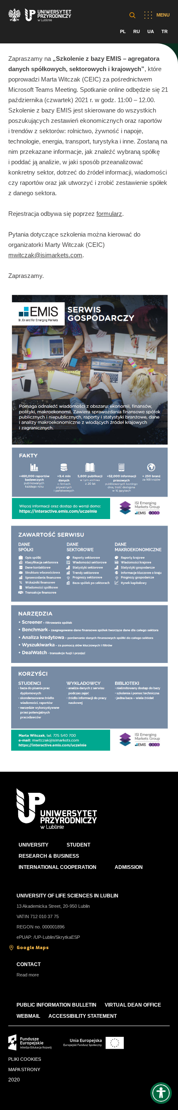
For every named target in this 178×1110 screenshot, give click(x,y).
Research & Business (49, 856)
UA (150, 31)
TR (164, 31)
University (33, 845)
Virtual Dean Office (133, 1005)
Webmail (28, 1016)
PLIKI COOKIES (24, 1059)
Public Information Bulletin (56, 1005)
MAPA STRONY (24, 1069)
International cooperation (57, 867)
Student (78, 845)
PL (123, 31)
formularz (109, 213)
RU (136, 31)
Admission (129, 867)
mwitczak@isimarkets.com (45, 254)
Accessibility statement (82, 1016)
